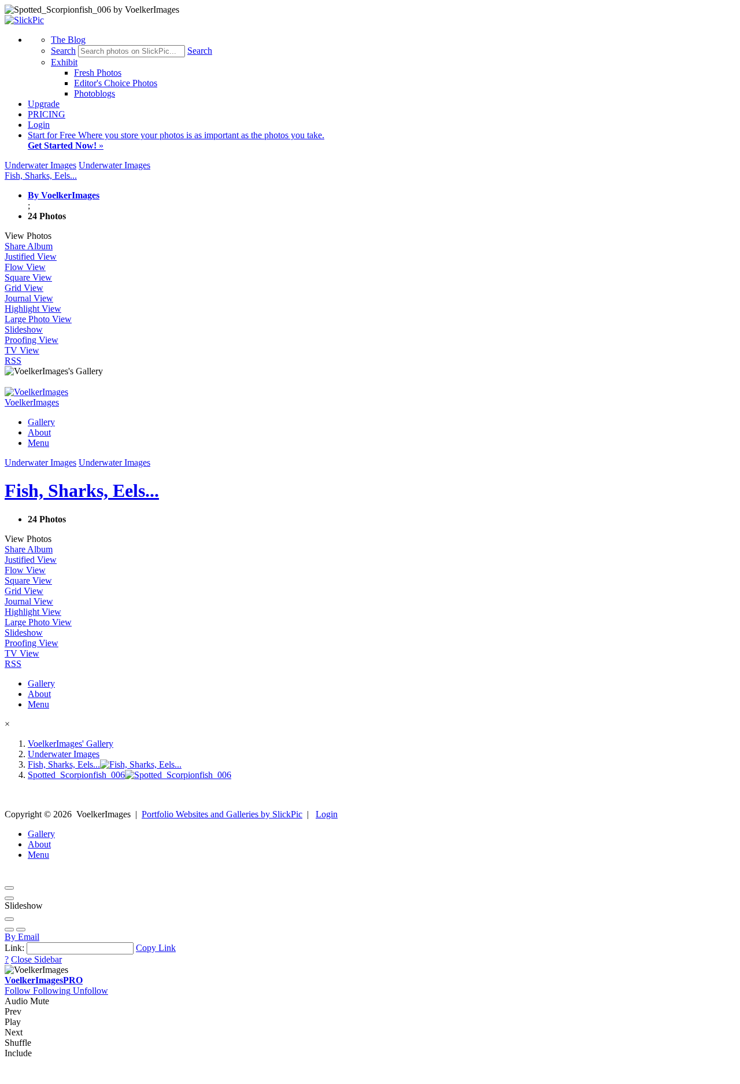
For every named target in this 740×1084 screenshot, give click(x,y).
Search (63, 51)
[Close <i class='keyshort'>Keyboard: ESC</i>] (9, 888)
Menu (38, 443)
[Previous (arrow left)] (9, 929)
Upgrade (44, 104)
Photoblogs (94, 93)
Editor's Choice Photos (115, 83)
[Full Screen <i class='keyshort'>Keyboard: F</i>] (9, 898)
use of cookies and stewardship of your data (633, 1074)
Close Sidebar (36, 959)
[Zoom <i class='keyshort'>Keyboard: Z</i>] (9, 919)
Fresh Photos (97, 73)
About (39, 432)
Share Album (29, 246)
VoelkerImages (44, 980)
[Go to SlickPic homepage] (24, 20)
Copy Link (156, 948)
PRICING (46, 114)
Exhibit (64, 62)
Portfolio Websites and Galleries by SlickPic (222, 814)
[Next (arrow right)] (20, 929)
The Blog (68, 40)
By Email (22, 937)
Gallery (41, 422)
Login (39, 125)
